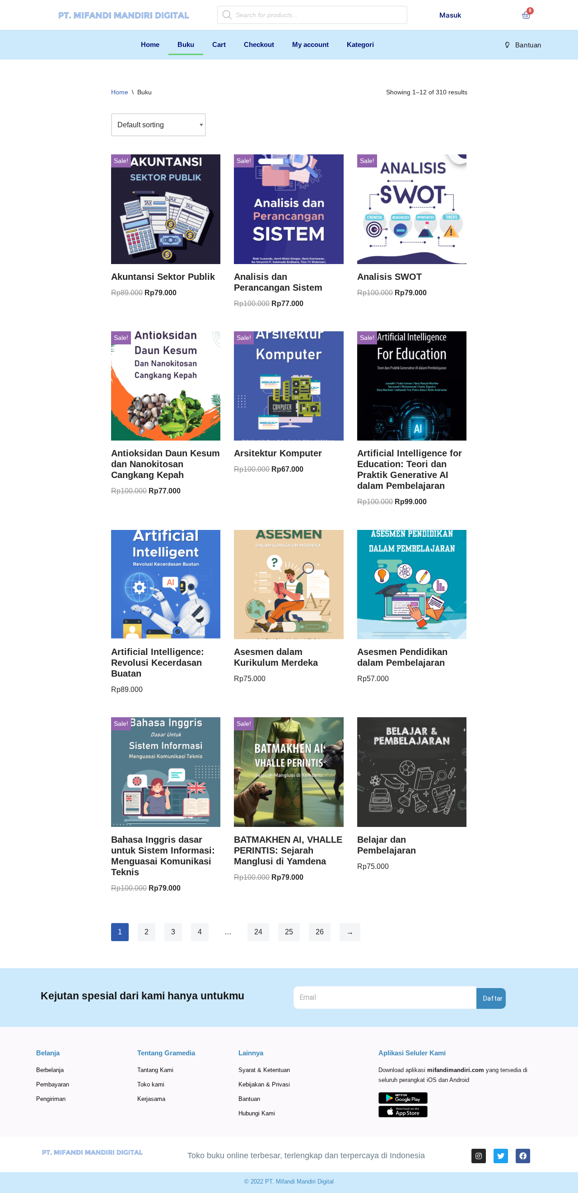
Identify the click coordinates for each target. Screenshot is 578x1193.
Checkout (259, 44)
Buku (185, 44)
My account (310, 44)
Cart (219, 44)
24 (258, 932)
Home (150, 44)
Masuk (450, 15)
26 (320, 932)
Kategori (360, 44)
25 (289, 932)
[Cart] (526, 15)
